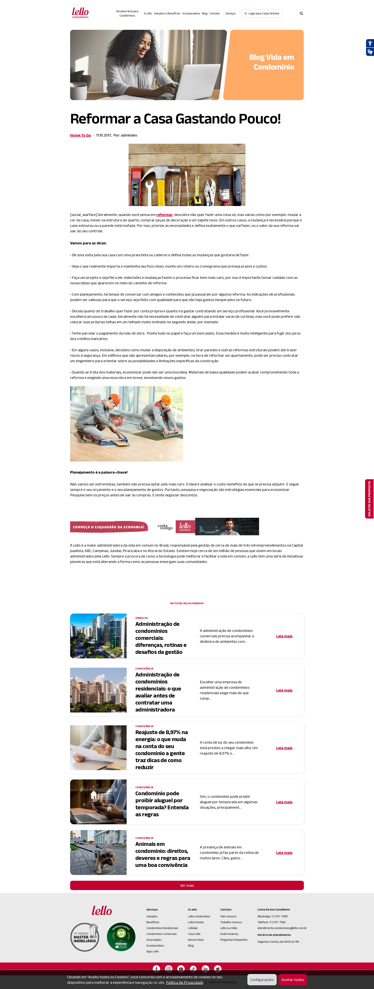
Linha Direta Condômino (274, 909)
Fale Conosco (228, 916)
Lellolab (193, 928)
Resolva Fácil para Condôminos (127, 13)
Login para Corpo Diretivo (264, 13)
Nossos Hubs (196, 939)
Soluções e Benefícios (167, 13)
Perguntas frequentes (234, 939)
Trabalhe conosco (231, 922)
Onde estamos (229, 933)
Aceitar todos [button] (292, 980)
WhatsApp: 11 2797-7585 (273, 916)
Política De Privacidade (184, 982)
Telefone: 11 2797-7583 (272, 922)
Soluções (151, 916)
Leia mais (284, 636)
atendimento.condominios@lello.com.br (282, 928)
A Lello (148, 13)
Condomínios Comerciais (161, 933)
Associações (153, 939)
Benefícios (152, 922)
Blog (204, 13)
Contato (215, 13)
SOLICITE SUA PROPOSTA (369, 499)
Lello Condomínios (199, 916)
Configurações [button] (262, 980)
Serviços (152, 909)
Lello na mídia (228, 928)
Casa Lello (194, 933)
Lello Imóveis (196, 922)
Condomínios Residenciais (162, 928)
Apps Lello (152, 951)
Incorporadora (191, 13)
